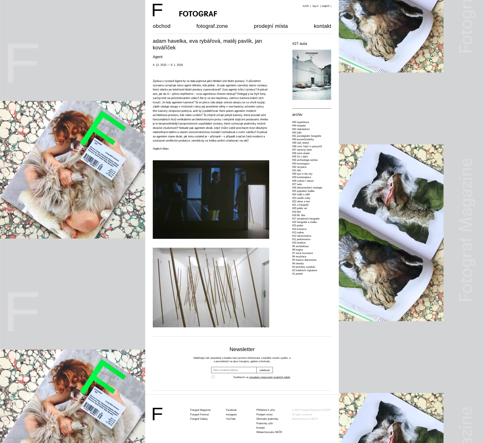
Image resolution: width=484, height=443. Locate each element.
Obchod (162, 26)
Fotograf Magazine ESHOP (315, 410)
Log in (315, 6)
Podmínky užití (264, 423)
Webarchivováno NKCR (305, 418)
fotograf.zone (212, 26)
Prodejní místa (271, 26)
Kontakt (322, 26)
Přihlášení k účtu (265, 410)
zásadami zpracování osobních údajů (269, 377)
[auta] (311, 75)
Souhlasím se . (262, 377)
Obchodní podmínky (267, 418)
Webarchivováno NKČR (269, 432)
